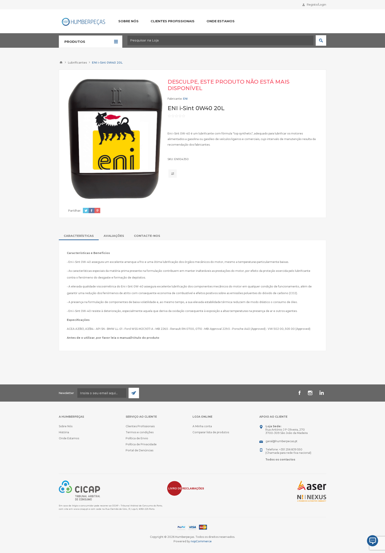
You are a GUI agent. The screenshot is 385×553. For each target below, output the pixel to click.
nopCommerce (201, 541)
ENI (185, 98)
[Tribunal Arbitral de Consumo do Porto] (79, 490)
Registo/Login (316, 4)
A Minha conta (202, 426)
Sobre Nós (65, 426)
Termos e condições (140, 432)
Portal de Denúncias (139, 450)
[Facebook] (299, 392)
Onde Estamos (69, 438)
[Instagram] (310, 392)
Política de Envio (137, 438)
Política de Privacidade (141, 444)
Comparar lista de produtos (210, 432)
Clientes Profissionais (140, 426)
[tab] (79, 235)
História (64, 432)
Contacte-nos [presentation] (147, 235)
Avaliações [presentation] (114, 235)
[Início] (61, 62)
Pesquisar (321, 40)
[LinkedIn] (320, 392)
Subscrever (134, 393)
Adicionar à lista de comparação (172, 173)
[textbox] (220, 40)
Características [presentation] (79, 235)
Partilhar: (74, 210)
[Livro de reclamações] (185, 488)
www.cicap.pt (81, 509)
